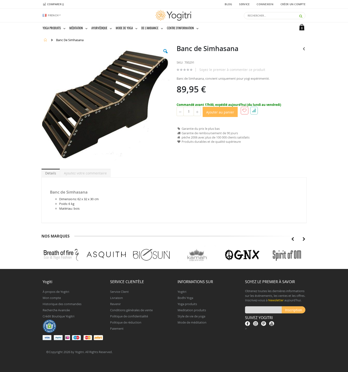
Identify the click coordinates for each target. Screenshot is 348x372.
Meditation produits (192, 310)
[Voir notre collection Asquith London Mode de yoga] (60, 255)
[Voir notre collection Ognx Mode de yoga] (196, 255)
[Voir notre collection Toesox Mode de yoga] (287, 255)
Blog (228, 4)
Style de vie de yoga (191, 316)
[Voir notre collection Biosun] (106, 255)
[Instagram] (255, 323)
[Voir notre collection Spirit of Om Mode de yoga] (241, 255)
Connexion (265, 4)
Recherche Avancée (56, 310)
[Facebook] (247, 323)
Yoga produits (187, 304)
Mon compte (52, 298)
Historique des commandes (62, 304)
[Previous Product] (304, 48)
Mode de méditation (192, 322)
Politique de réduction (125, 322)
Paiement (117, 328)
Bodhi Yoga (185, 298)
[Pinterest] (263, 323)
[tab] (50, 172)
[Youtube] (271, 323)
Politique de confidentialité (129, 316)
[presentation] (292, 239)
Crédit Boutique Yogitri (58, 316)
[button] (165, 54)
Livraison (116, 298)
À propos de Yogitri (56, 292)
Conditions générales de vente (131, 310)
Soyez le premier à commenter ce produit (232, 70)
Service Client (119, 292)
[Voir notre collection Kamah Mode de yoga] (151, 255)
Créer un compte (293, 4)
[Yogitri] (174, 15)
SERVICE (244, 4)
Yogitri (182, 292)
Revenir (115, 304)
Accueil (45, 40)
